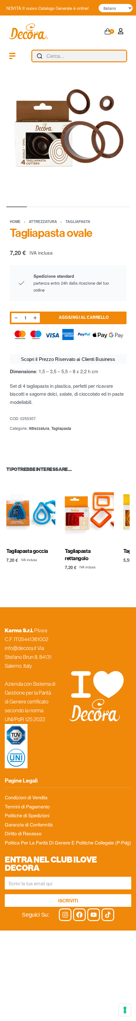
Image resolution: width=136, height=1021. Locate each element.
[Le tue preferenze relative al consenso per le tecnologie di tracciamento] (125, 1010)
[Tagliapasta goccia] (30, 510)
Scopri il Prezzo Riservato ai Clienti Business (68, 359)
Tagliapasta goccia (27, 551)
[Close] (124, 56)
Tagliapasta (77, 221)
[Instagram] (65, 914)
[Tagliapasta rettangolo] (89, 510)
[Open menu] (12, 56)
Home (15, 221)
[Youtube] (93, 914)
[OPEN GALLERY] (68, 138)
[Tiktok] (108, 914)
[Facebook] (79, 914)
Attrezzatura (43, 221)
